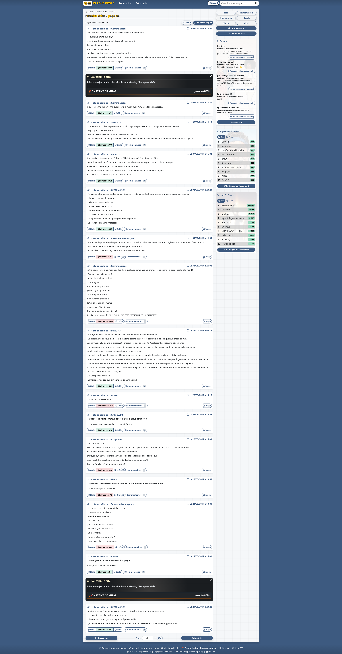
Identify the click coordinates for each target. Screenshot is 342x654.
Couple (247, 18)
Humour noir (226, 18)
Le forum (237, 122)
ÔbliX (114, 479)
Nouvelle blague (204, 22)
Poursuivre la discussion (241, 57)
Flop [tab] (230, 137)
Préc (102, 638)
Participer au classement (237, 186)
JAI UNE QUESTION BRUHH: (230, 75)
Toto (226, 12)
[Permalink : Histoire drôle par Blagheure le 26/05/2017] (88, 439)
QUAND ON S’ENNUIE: (228, 107)
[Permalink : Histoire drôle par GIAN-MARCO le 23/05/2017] (88, 606)
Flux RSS (238, 648)
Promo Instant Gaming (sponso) (200, 648)
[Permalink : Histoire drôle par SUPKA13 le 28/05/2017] (88, 330)
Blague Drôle (103, 3)
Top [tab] (222, 137)
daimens (115, 154)
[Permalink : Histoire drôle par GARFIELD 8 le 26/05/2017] (88, 414)
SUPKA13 (116, 122)
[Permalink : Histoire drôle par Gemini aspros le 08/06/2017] (88, 28)
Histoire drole (246, 12)
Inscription (143, 3)
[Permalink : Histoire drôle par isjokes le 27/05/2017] (88, 395)
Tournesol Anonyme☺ (123, 504)
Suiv (196, 638)
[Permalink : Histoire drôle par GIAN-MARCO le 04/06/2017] (88, 189)
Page (138, 638)
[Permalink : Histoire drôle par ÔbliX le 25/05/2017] (88, 479)
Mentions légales (171, 648)
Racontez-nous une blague (114, 648)
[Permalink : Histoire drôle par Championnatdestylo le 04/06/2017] (88, 237)
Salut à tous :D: (224, 94)
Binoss (114, 556)
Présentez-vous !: (225, 62)
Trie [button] (187, 22)
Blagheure (116, 439)
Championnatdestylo (122, 238)
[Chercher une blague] (256, 3)
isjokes (114, 395)
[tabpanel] (236, 161)
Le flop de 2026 (237, 33)
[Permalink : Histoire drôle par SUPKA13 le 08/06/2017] (88, 121)
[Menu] (87, 3)
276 (159, 638)
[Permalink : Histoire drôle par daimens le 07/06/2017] (88, 153)
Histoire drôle (98, 28)
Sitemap (225, 648)
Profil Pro (211, 652)
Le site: (221, 46)
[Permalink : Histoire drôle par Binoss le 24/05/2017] (88, 556)
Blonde (226, 23)
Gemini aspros (119, 28)
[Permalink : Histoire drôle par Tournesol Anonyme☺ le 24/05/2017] (88, 503)
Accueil (90, 12)
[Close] (211, 76)
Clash (246, 23)
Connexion (126, 3)
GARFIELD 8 (117, 414)
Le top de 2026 (237, 28)
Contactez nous (151, 648)
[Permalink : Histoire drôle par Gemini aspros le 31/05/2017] (88, 265)
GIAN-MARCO (118, 190)
